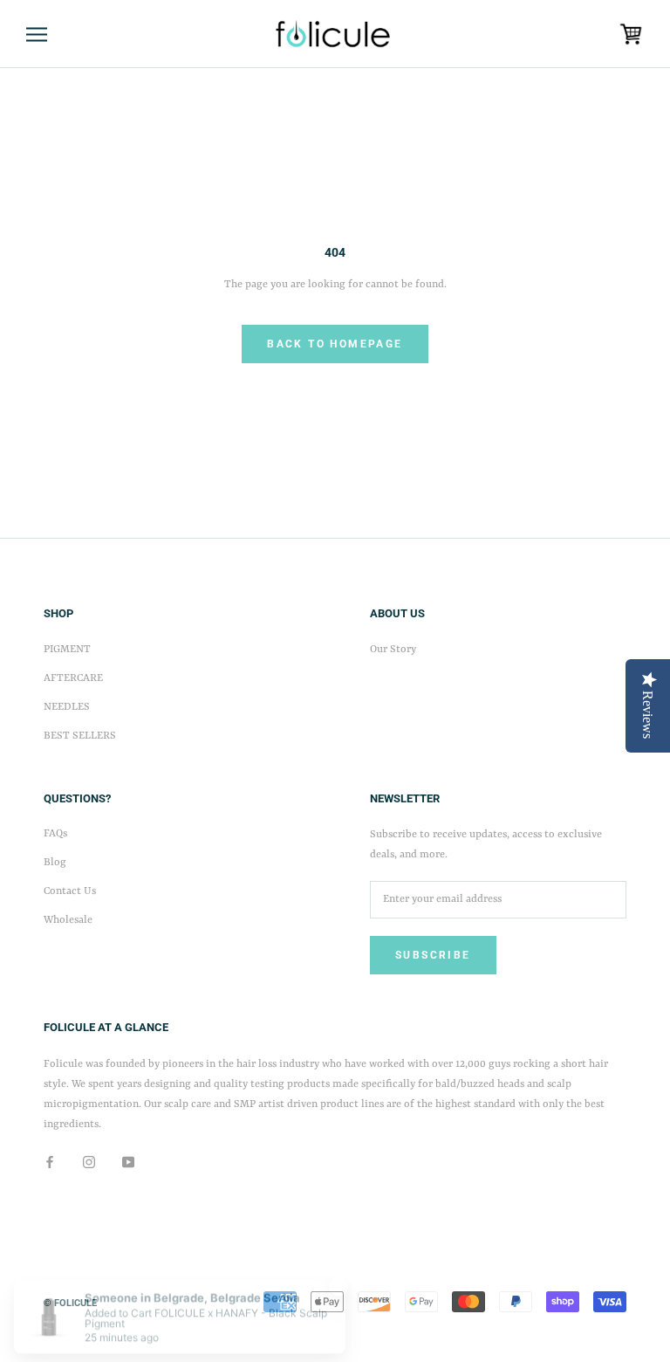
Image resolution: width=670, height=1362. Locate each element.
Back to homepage (334, 344)
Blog (55, 862)
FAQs (55, 834)
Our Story (393, 649)
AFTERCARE (73, 678)
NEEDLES (67, 707)
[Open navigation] (36, 34)
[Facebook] (50, 1162)
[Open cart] (631, 34)
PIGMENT (67, 649)
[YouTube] (128, 1162)
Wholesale (68, 920)
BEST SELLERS (80, 736)
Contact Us (70, 891)
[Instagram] (89, 1162)
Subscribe (433, 955)
